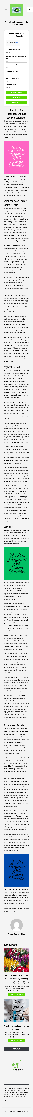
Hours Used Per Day (12, 65)
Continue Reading (16, 994)
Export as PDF (16, 97)
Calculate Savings (16, 92)
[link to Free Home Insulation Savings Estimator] (16, 1010)
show (16, 42)
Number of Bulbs (11, 84)
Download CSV (16, 102)
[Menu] (6, 10)
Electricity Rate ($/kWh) (13, 78)
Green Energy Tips (16, 934)
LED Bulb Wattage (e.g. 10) (14, 49)
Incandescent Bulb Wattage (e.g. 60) (16, 57)
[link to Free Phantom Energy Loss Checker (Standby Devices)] (16, 960)
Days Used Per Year (12, 71)
